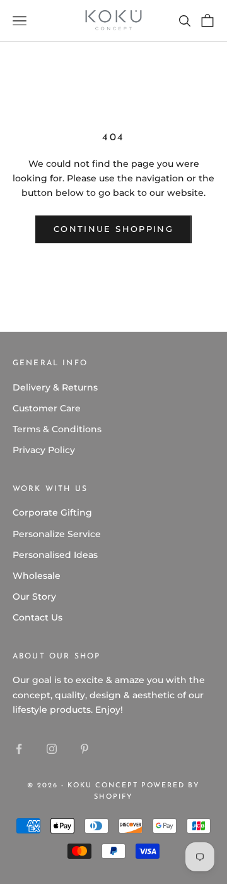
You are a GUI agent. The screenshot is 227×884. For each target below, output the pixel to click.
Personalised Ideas (55, 554)
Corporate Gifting (52, 512)
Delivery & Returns (55, 387)
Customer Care (47, 408)
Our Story (34, 596)
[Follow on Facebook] (19, 748)
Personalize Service (57, 534)
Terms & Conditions (57, 429)
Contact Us (37, 617)
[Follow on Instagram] (51, 748)
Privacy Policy (44, 450)
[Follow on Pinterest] (84, 748)
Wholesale (37, 575)
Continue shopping (113, 229)
